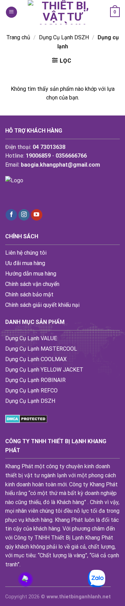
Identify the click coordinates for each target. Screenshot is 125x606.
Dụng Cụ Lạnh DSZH (64, 37)
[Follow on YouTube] (36, 215)
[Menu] (11, 12)
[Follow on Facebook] (11, 215)
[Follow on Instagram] (24, 215)
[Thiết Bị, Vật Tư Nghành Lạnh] (62, 12)
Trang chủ (18, 37)
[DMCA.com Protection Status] (26, 418)
